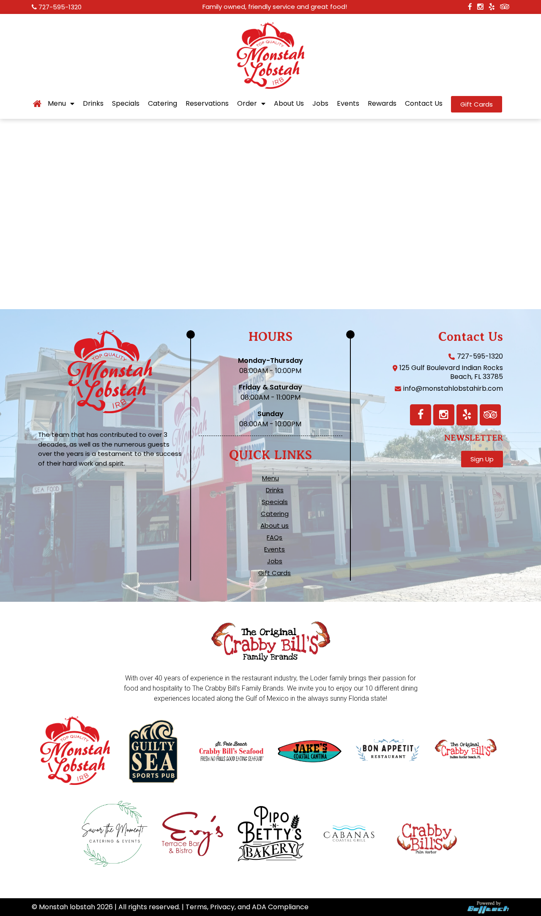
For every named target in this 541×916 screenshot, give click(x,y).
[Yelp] (467, 414)
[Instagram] (443, 414)
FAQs (274, 537)
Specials (125, 103)
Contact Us (424, 103)
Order (247, 103)
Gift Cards (274, 573)
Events (348, 103)
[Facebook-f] (420, 414)
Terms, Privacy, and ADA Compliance (247, 907)
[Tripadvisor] (490, 414)
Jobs (320, 103)
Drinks (93, 103)
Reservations (207, 103)
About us (274, 525)
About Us (289, 103)
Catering (162, 103)
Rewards (382, 103)
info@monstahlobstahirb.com (453, 388)
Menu (57, 103)
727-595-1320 (60, 7)
